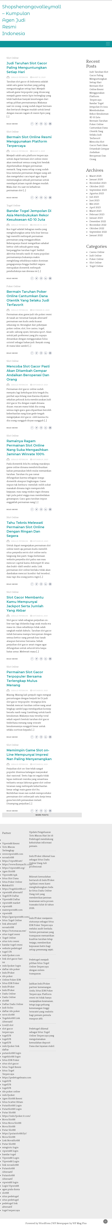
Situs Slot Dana (10, 878)
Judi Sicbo (7, 1007)
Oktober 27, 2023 (40, 385)
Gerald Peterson (19, 77)
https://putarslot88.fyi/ (14, 1133)
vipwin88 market (11, 903)
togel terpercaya (11, 1210)
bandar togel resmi (12, 945)
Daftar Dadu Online (12, 1004)
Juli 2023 (94, 197)
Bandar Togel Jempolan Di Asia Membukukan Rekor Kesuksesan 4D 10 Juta (29, 215)
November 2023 (98, 183)
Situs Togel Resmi (11, 1067)
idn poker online (11, 1091)
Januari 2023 (96, 218)
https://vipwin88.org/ (13, 868)
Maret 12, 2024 (39, 77)
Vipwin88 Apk (9, 875)
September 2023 (98, 190)
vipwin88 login (10, 1151)
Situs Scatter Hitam (12, 1102)
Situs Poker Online (12, 882)
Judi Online (96, 255)
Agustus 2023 (97, 193)
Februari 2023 (97, 214)
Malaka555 (8, 885)
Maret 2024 (95, 176)
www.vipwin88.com (12, 854)
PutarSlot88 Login (12, 1105)
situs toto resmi (10, 941)
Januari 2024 (96, 179)
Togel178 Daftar (10, 896)
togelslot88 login (11, 1056)
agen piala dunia (11, 1189)
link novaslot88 (10, 1165)
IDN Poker (34, 925)
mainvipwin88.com (12, 910)
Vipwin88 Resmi (11, 843)
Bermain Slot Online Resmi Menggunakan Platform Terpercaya (29, 141)
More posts (42, 815)
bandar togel (9, 1154)
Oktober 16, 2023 (40, 616)
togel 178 (7, 952)
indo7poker (8, 1095)
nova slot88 (8, 1014)
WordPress (45, 1223)
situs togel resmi (11, 934)
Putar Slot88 (9, 1112)
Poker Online (13, 286)
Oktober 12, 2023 (40, 764)
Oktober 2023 (97, 186)
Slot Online (13, 58)
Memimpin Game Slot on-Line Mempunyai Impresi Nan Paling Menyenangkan (29, 754)
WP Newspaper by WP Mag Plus (69, 1223)
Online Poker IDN (11, 979)
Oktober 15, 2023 (40, 691)
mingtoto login (10, 1147)
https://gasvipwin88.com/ (15, 917)
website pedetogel (12, 948)
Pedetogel (34, 839)
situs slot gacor (10, 1063)
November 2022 (98, 225)
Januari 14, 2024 (39, 225)
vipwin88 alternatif (12, 892)
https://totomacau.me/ (14, 931)
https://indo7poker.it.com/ (16, 1116)
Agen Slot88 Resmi (12, 1098)
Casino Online (97, 252)
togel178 (6, 1035)
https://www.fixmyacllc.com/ (17, 864)
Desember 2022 (98, 221)
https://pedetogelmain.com (16, 1077)
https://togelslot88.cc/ (14, 889)
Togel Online (13, 205)
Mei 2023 (94, 204)
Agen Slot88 (8, 871)
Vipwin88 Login (10, 1158)
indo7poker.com (11, 955)
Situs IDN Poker (10, 983)
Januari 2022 (96, 235)
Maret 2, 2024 (38, 151)
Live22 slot (7, 1025)
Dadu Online (9, 993)
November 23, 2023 (40, 310)
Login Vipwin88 (10, 1186)
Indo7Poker (8, 972)
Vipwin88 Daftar (11, 899)
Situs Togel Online (12, 920)
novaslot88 (8, 857)
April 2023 (95, 207)
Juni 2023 (94, 200)
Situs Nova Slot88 (11, 1123)
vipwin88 (7, 906)
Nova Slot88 (8, 1119)
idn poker (7, 976)
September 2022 (98, 232)
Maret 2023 (96, 211)
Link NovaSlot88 (11, 1140)
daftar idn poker (11, 969)
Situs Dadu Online (42, 890)
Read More (12, 124)
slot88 (5, 1000)
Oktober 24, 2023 (40, 459)
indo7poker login (11, 965)
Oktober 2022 (97, 228)
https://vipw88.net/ (12, 861)
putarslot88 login (11, 1053)
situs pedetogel (10, 1196)
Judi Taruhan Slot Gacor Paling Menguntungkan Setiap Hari (27, 67)
